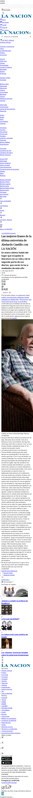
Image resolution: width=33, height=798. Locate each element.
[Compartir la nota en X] (5, 289)
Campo (2, 63)
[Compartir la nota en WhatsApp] (5, 284)
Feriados (3, 136)
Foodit (4, 25)
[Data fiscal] (2, 795)
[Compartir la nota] (2, 284)
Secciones (5, 22)
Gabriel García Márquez (9, 571)
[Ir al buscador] (3, 13)
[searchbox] (15, 37)
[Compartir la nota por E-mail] (7, 289)
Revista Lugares (5, 184)
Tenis (1, 119)
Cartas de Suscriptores (7, 109)
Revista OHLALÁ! (5, 180)
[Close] (2, 657)
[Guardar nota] (2, 281)
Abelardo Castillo (9, 575)
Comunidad (4, 92)
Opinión (13, 233)
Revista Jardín (4, 190)
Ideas (2, 173)
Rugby (2, 117)
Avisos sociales (5, 165)
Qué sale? (3, 148)
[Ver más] (2, 577)
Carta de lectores (5, 167)
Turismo (2, 130)
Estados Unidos (5, 78)
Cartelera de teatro (6, 153)
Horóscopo (3, 134)
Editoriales (3, 105)
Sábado (2, 171)
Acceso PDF (4, 159)
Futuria (2, 59)
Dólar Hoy (3, 61)
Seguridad (3, 86)
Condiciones (5, 783)
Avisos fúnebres (5, 163)
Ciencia (2, 96)
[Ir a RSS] (2, 754)
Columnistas (4, 107)
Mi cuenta (5, 30)
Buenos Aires (4, 84)
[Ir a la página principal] (16, 17)
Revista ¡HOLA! (5, 182)
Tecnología (3, 132)
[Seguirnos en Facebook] (2, 738)
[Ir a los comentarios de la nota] (5, 281)
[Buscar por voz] (30, 36)
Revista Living (4, 186)
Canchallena (4, 121)
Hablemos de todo (6, 99)
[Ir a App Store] (6, 764)
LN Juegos (3, 128)
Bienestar (3, 94)
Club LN (4, 28)
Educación (3, 88)
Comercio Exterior (6, 67)
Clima (2, 49)
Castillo (14, 318)
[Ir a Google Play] (6, 760)
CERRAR (2, 1)
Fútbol (2, 115)
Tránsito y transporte (7, 47)
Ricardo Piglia (8, 573)
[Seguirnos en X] (2, 743)
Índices (2, 71)
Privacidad (13, 783)
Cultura (2, 90)
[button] (16, 130)
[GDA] (6, 789)
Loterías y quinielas (6, 138)
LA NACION (5, 233)
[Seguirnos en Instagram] (2, 748)
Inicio (4, 20)
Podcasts (3, 140)
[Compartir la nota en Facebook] (2, 289)
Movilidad (3, 69)
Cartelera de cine (5, 151)
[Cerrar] (30, 33)
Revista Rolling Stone (7, 188)
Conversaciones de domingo (9, 169)
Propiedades (4, 65)
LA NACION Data (5, 51)
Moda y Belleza (5, 142)
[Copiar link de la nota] (2, 287)
